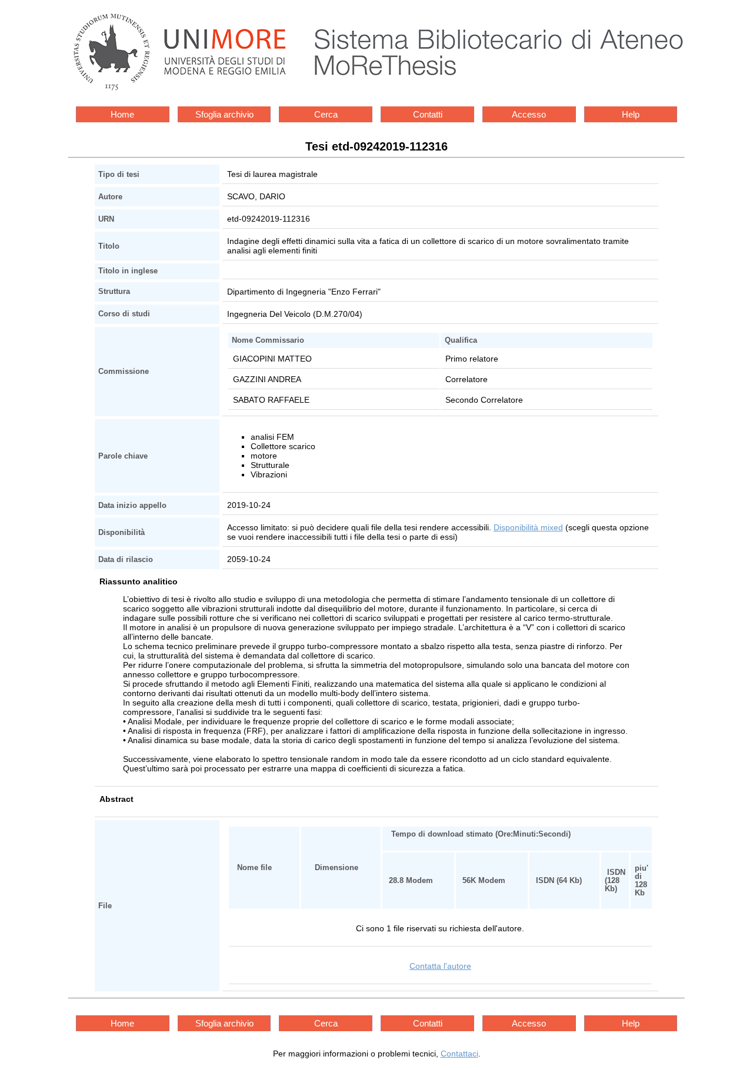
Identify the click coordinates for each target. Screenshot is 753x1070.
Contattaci (459, 1053)
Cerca (326, 114)
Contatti (427, 114)
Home (122, 114)
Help (630, 114)
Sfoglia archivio (224, 114)
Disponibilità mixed (528, 527)
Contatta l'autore (440, 966)
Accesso (529, 114)
